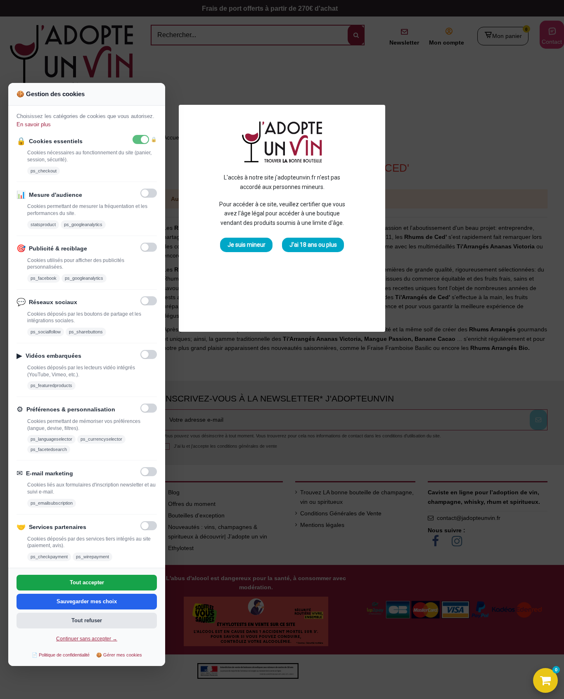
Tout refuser (86, 620)
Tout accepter (87, 582)
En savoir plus (34, 124)
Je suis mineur (246, 244)
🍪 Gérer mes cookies (119, 654)
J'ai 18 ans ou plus (313, 244)
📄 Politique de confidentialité (61, 654)
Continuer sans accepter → (86, 639)
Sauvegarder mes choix (87, 601)
